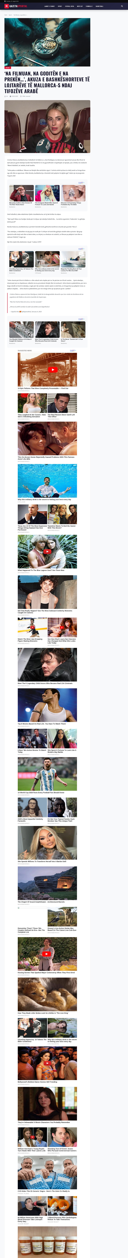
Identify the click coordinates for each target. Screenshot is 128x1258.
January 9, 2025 (36, 312)
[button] (47, 42)
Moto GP (80, 6)
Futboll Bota (69, 6)
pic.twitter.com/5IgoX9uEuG (40, 307)
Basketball (99, 6)
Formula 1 (89, 6)
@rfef (18, 307)
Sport (60, 6)
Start (5, 15)
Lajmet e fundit (49, 6)
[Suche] (122, 6)
